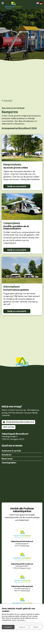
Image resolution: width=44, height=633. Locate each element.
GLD (28, 568)
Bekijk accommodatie (16, 186)
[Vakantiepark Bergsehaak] (22, 579)
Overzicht (7, 100)
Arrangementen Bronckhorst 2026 (19, 128)
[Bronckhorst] (13, 5)
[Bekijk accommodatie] (22, 148)
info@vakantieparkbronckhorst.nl (20, 422)
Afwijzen (35, 627)
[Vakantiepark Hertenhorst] (22, 534)
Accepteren (8, 627)
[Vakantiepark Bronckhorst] (22, 556)
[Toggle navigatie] (3, 3)
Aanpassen (22, 627)
